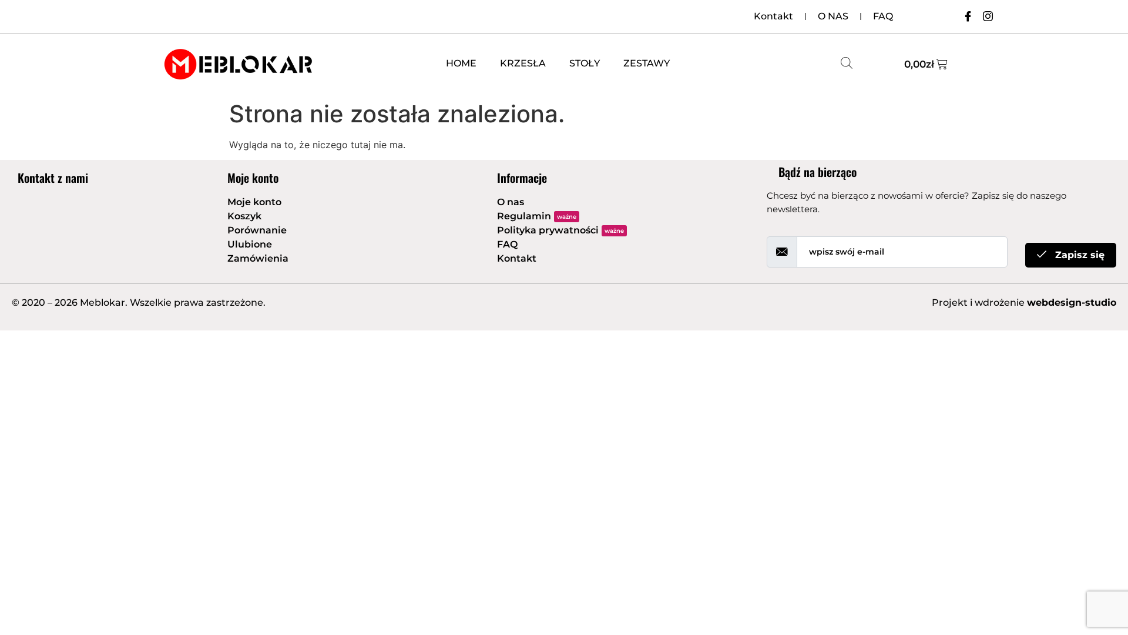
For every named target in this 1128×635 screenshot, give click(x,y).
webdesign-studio (1071, 302)
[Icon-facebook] (968, 16)
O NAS (833, 16)
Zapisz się (1078, 254)
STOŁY (584, 63)
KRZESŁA (523, 63)
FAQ (883, 16)
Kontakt (773, 16)
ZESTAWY (646, 63)
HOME (461, 63)
